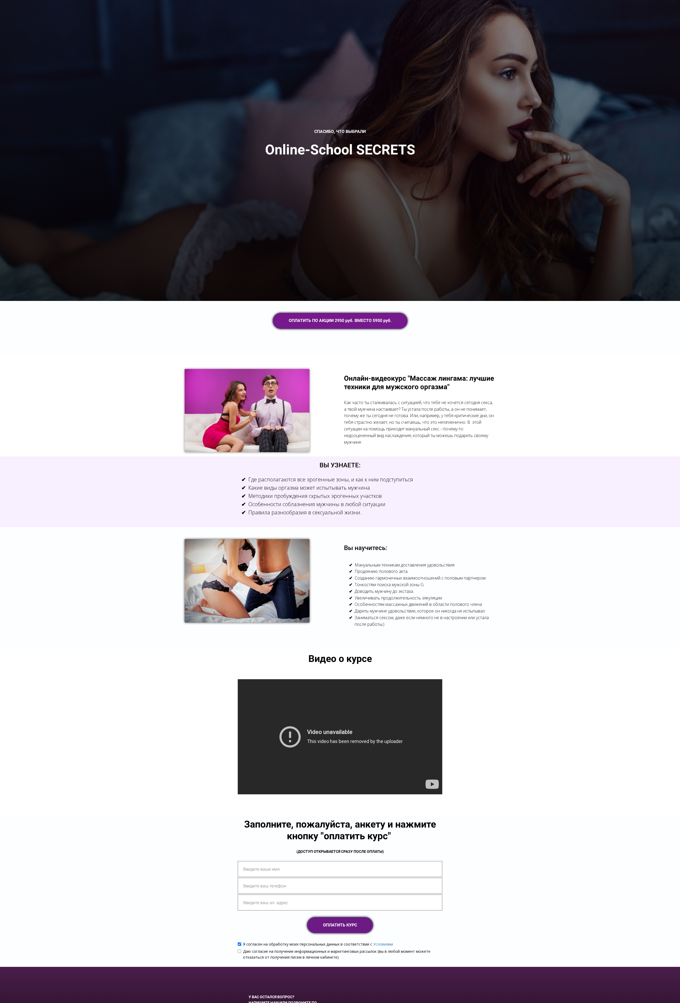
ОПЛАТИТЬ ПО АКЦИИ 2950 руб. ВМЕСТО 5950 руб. (340, 320)
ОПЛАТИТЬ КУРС (340, 925)
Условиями (383, 944)
